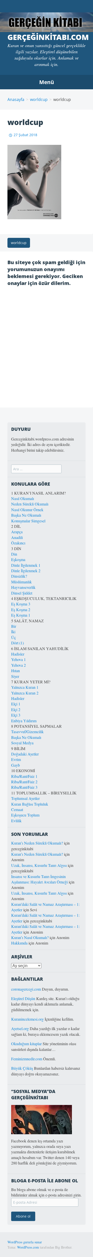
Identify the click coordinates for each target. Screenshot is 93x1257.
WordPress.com (28, 1247)
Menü (46, 82)
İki (13, 631)
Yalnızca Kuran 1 (24, 687)
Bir (13, 626)
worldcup (39, 99)
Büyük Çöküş (22, 1068)
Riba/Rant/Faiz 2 (24, 781)
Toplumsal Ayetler (25, 798)
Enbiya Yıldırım (23, 720)
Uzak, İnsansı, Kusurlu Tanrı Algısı (39, 865)
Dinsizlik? (19, 576)
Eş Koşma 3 (20, 603)
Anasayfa (15, 99)
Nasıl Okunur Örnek (27, 509)
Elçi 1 (15, 703)
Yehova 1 (18, 659)
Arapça (17, 531)
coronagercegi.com (26, 989)
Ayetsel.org (20, 1028)
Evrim (16, 759)
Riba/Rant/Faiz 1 (24, 776)
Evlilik (16, 820)
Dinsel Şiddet (21, 593)
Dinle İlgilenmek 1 (25, 565)
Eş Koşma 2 (20, 609)
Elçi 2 (15, 709)
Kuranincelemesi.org (27, 1019)
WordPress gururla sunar (24, 1242)
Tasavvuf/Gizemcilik (27, 731)
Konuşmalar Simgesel (28, 520)
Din (14, 554)
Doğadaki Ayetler (25, 753)
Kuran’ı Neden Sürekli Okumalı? (37, 843)
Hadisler (17, 654)
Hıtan (15, 670)
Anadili (17, 537)
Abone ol (23, 1216)
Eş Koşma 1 (20, 615)
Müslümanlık (21, 581)
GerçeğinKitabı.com (48, 37)
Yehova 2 (18, 665)
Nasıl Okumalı (22, 498)
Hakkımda (19, 942)
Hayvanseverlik (23, 587)
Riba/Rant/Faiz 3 (24, 787)
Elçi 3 (15, 715)
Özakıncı (18, 542)
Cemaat (17, 809)
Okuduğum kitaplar (26, 1043)
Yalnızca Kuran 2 (24, 692)
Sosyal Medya (22, 742)
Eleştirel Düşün (23, 998)
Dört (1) (17, 642)
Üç (13, 637)
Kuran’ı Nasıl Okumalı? (30, 937)
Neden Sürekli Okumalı (29, 503)
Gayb (15, 765)
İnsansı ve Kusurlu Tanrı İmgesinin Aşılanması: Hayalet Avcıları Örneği (39, 879)
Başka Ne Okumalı (26, 515)
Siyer (15, 676)
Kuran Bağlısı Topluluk (29, 804)
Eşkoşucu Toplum (25, 814)
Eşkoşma (18, 559)
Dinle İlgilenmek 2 (25, 570)
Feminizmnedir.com (27, 1058)
